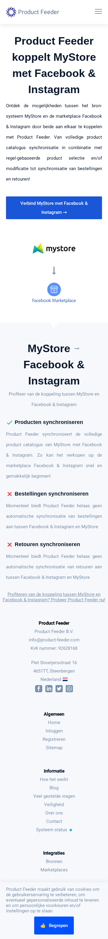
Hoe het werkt (54, 779)
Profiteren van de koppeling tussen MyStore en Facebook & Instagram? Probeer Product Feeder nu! (54, 597)
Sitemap (54, 747)
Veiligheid (54, 804)
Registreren (54, 739)
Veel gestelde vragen (54, 796)
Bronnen (54, 861)
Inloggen (54, 731)
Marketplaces (54, 870)
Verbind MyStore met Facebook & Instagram (54, 208)
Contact (54, 821)
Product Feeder (54, 623)
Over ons (54, 813)
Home (54, 722)
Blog (54, 787)
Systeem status (51, 829)
